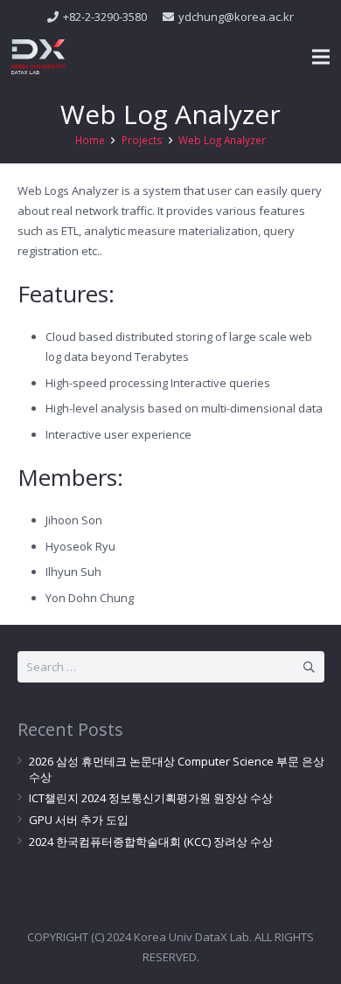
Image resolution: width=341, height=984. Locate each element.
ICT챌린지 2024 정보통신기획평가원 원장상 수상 (151, 798)
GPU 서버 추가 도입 (79, 820)
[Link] (38, 56)
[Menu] (321, 57)
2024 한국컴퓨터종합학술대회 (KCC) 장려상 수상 (151, 841)
